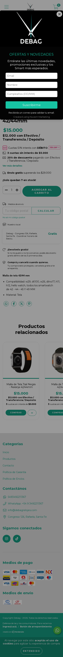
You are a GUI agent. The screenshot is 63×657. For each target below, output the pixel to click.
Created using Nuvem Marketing (31, 117)
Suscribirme (32, 105)
